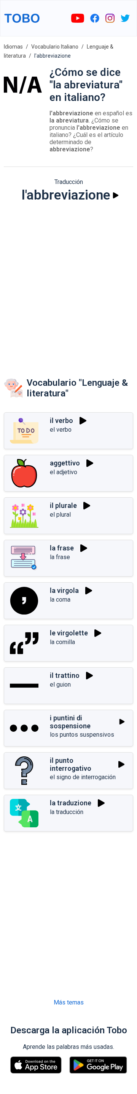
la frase (62, 548)
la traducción (66, 812)
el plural (60, 514)
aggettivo (65, 463)
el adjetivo (63, 472)
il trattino (65, 675)
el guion (60, 684)
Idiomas (13, 47)
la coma (60, 599)
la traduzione (70, 803)
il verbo (61, 420)
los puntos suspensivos (82, 734)
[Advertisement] (68, 282)
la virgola (64, 590)
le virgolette (69, 633)
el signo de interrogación (83, 777)
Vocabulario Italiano (54, 47)
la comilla (62, 642)
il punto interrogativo (70, 764)
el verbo (61, 429)
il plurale (63, 505)
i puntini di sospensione (70, 722)
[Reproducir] (115, 195)
